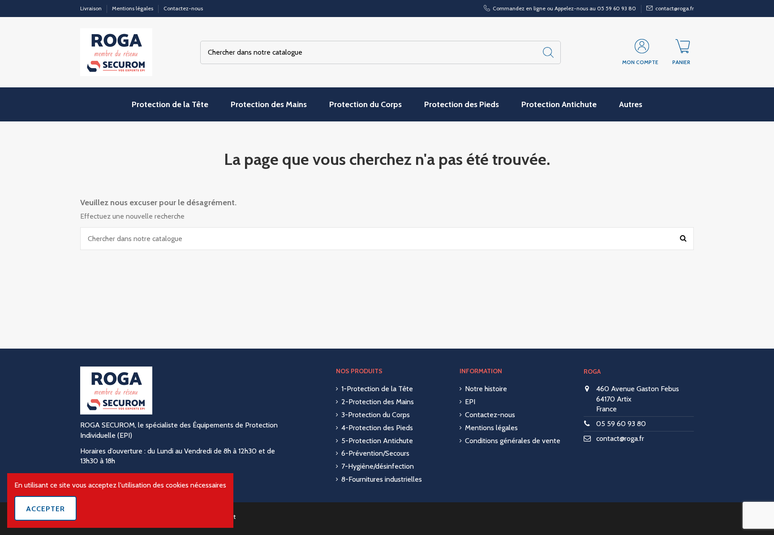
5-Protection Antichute (377, 440)
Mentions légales (133, 8)
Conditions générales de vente (512, 440)
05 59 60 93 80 (621, 423)
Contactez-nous (183, 8)
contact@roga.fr (620, 438)
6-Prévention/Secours (375, 453)
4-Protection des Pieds (377, 427)
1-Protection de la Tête (377, 388)
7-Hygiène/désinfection (377, 466)
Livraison (91, 8)
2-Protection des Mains (377, 401)
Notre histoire (486, 388)
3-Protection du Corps (375, 414)
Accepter (45, 509)
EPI (470, 401)
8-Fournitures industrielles (381, 479)
